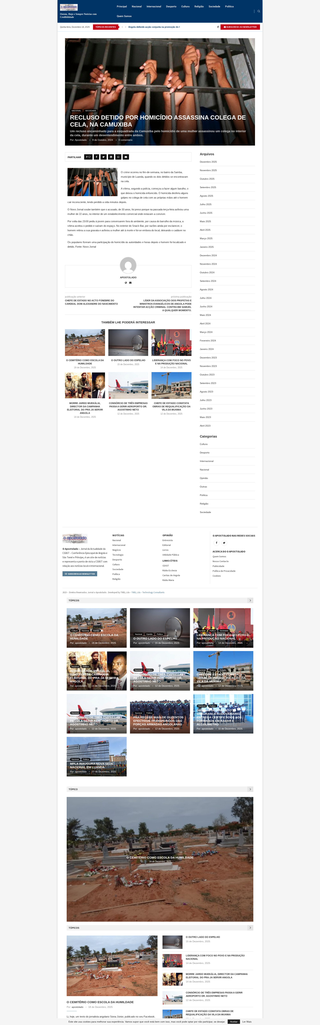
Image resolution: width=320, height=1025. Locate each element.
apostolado (81, 140)
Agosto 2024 (206, 289)
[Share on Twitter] (103, 157)
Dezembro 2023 (208, 357)
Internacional (154, 6)
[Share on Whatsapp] (118, 157)
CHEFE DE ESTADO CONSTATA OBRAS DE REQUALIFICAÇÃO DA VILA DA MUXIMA (171, 406)
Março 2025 (206, 238)
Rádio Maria (168, 580)
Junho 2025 (206, 213)
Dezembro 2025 (208, 161)
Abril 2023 (205, 425)
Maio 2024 (205, 315)
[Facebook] (218, 27)
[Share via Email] (126, 157)
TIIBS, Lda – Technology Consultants (148, 592)
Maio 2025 (205, 221)
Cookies (217, 576)
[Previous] (122, 27)
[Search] (259, 11)
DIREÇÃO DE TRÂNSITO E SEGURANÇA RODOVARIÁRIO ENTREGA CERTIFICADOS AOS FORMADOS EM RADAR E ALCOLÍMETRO (219, 717)
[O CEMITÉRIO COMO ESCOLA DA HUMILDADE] (85, 342)
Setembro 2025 (208, 187)
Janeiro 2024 (207, 349)
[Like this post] (89, 157)
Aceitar (234, 1021)
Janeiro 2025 (207, 247)
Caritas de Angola (171, 575)
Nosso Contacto (221, 561)
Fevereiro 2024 (208, 340)
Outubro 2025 (207, 178)
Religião (199, 6)
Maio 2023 (205, 417)
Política (229, 6)
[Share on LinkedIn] (111, 157)
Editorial (166, 545)
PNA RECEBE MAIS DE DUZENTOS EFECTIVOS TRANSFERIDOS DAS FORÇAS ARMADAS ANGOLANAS (158, 721)
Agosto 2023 (206, 391)
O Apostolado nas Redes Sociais (234, 535)
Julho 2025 (206, 204)
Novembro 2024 (208, 264)
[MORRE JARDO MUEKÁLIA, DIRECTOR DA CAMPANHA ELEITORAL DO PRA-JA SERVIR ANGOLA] (85, 385)
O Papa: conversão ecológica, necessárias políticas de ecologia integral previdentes (171, 27)
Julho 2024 (206, 298)
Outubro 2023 (207, 374)
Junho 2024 (206, 306)
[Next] (125, 27)
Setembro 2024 (208, 281)
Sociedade (214, 6)
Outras (203, 486)
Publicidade (218, 566)
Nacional (137, 6)
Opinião (204, 478)
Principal (122, 6)
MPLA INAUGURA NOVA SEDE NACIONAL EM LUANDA (91, 765)
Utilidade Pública (170, 555)
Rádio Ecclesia (169, 570)
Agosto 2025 (206, 195)
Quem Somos (124, 16)
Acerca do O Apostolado (229, 551)
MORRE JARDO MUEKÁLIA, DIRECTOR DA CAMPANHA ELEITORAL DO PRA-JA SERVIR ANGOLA (93, 676)
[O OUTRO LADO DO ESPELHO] (128, 342)
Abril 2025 (205, 230)
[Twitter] (224, 543)
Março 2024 (206, 332)
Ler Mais (247, 1021)
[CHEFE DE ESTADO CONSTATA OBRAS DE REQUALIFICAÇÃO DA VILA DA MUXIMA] (172, 385)
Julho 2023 (206, 400)
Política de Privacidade (224, 571)
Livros (165, 550)
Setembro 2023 (208, 383)
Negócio (116, 550)
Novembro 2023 (208, 366)
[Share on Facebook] (96, 157)
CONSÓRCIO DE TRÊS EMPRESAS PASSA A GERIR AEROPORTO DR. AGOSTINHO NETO (128, 406)
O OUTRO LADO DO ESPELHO (128, 360)
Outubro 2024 (207, 272)
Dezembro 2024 (208, 255)
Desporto (171, 6)
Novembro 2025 (208, 170)
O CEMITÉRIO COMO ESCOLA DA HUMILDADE (160, 857)
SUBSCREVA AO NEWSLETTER (241, 27)
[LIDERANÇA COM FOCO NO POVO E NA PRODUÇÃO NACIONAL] (172, 342)
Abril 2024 (205, 323)
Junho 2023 (206, 408)
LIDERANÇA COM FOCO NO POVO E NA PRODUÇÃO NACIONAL (223, 636)
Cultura (185, 6)
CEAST (165, 565)
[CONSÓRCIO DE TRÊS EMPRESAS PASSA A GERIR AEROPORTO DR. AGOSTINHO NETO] (128, 385)
